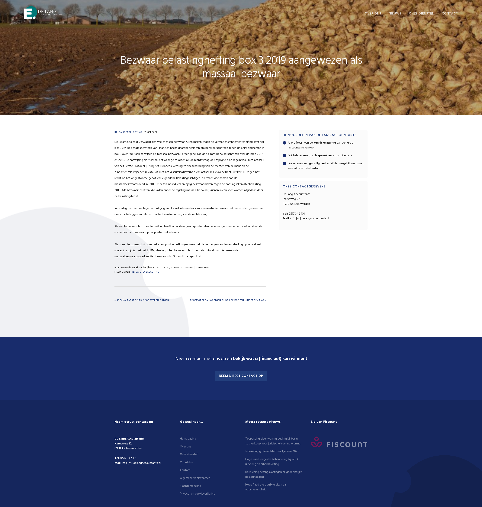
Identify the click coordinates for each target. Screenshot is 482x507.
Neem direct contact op (241, 376)
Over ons (185, 446)
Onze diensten (189, 454)
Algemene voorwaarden (195, 478)
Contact (185, 470)
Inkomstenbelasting (128, 132)
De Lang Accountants (43, 13)
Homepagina (188, 438)
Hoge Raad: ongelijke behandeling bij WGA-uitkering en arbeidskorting (272, 462)
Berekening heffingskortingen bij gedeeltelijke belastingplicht (273, 474)
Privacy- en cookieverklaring (197, 493)
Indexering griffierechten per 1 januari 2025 (272, 451)
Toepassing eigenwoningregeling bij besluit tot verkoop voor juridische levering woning (272, 441)
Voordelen (186, 462)
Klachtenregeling (190, 486)
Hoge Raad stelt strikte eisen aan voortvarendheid (266, 487)
